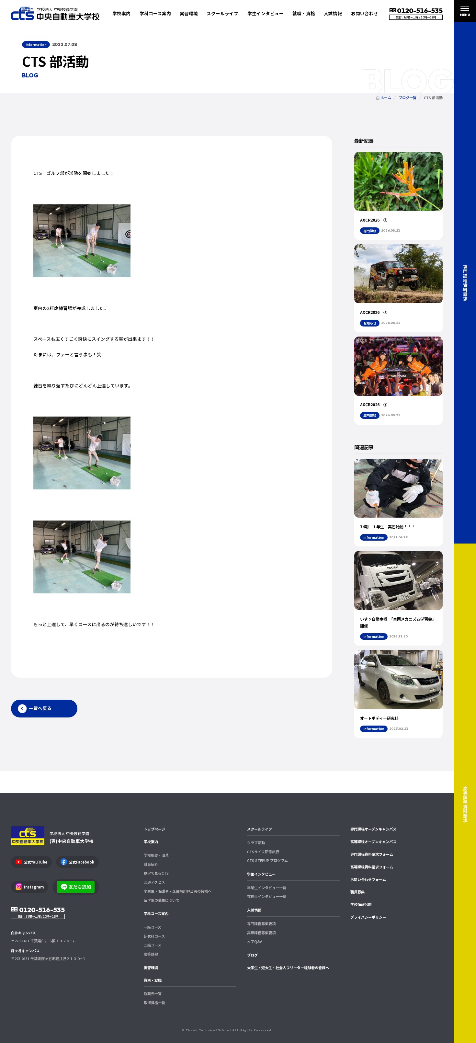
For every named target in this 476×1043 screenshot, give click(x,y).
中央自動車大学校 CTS (55, 13)
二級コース (152, 944)
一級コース (152, 927)
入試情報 (254, 909)
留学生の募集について (161, 900)
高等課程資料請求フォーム (371, 866)
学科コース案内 (156, 913)
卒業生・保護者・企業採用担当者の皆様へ (177, 891)
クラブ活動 (256, 842)
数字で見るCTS (156, 873)
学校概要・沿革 (156, 855)
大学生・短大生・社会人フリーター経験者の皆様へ (288, 967)
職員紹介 (151, 864)
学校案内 (151, 841)
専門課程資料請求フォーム (371, 854)
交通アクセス (154, 882)
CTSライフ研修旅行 (263, 851)
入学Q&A (254, 941)
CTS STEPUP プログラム (267, 860)
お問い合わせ (364, 13)
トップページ (154, 828)
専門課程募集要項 (261, 923)
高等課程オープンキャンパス (373, 841)
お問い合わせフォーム (368, 879)
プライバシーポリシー (368, 917)
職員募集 (357, 891)
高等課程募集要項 (261, 932)
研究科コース (154, 936)
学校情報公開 (361, 904)
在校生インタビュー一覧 (266, 896)
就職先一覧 (153, 993)
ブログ (252, 954)
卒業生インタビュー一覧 (266, 887)
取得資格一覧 (154, 1002)
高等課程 (151, 954)
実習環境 (189, 13)
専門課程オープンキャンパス (373, 828)
